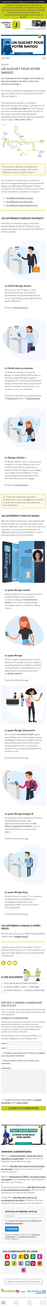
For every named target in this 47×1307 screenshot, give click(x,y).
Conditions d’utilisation (27, 1237)
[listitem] (41, 142)
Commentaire (6, 1068)
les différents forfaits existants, (20, 198)
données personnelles (13, 1223)
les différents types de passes (20, 201)
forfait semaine (33, 398)
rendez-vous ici (21, 936)
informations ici (21, 307)
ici (28, 499)
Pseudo (4, 1043)
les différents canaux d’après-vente (22, 205)
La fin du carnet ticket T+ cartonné (21, 987)
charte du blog (22, 1103)
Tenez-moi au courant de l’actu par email (24, 1281)
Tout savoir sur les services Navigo (21, 983)
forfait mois (12, 398)
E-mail (4, 1048)
